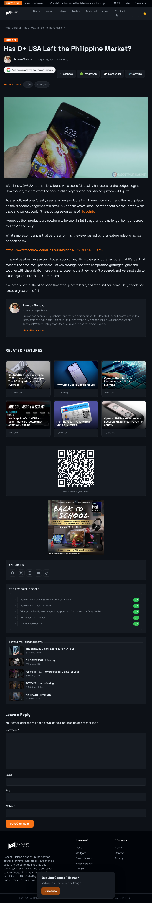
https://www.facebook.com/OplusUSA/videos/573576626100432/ (54, 250)
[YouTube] (38, 573)
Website (10, 806)
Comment (12, 730)
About (106, 11)
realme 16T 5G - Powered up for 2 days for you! (52, 671)
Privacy (119, 858)
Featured (91, 11)
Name (9, 774)
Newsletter (141, 3)
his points (87, 211)
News (49, 11)
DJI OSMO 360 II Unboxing (40, 660)
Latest (128, 3)
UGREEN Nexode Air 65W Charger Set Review (45, 599)
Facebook (66, 74)
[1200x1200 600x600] (76, 554)
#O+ (28, 84)
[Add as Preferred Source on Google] (30, 70)
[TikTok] (46, 573)
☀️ (144, 13)
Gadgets (81, 853)
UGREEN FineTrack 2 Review (35, 605)
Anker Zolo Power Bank (39, 694)
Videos (62, 11)
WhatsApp (88, 74)
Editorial (16, 27)
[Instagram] (29, 573)
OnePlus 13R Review (31, 623)
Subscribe (51, 891)
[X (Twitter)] (21, 573)
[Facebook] (12, 573)
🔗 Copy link (135, 73)
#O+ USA (42, 84)
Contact (119, 853)
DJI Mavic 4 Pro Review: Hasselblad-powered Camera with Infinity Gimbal (61, 611)
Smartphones (84, 858)
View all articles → (33, 330)
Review (76, 11)
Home (36, 11)
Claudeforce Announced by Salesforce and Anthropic (65, 3)
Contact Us (120, 13)
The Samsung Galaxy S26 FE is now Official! (50, 648)
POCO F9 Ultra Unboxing (40, 683)
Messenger (112, 74)
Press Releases (85, 863)
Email (8, 790)
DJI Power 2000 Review (33, 617)
